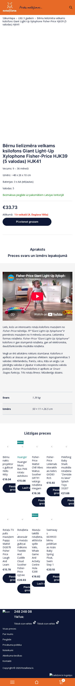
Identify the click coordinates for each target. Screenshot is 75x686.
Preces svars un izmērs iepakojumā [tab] (37, 256)
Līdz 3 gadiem (26, 18)
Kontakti (7, 661)
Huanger (22, 457)
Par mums (8, 634)
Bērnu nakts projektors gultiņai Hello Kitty (8, 465)
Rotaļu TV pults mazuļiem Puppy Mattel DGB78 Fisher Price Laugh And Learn (8, 547)
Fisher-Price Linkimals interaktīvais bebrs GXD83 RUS (52, 467)
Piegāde (7, 639)
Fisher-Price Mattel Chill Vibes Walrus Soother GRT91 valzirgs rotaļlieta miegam (37, 472)
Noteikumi (8, 650)
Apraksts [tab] (37, 249)
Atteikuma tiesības (12, 655)
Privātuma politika (12, 644)
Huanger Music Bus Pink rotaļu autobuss (22, 468)
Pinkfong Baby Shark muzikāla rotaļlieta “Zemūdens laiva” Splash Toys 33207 (66, 472)
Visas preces (9, 628)
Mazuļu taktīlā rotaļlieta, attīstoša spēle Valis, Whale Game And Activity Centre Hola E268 (37, 550)
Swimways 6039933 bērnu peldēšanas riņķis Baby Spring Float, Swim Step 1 (52, 547)
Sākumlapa (9, 18)
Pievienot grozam (27, 221)
